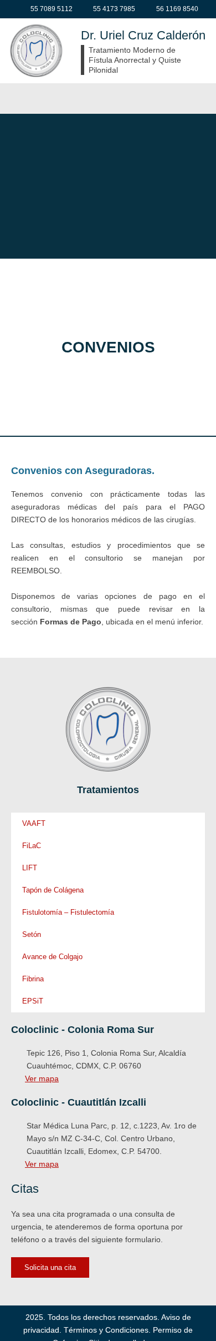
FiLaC (31, 845)
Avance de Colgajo (52, 956)
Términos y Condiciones (106, 1329)
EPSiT (32, 1001)
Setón (31, 934)
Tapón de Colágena (53, 890)
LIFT (29, 868)
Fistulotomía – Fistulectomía (68, 912)
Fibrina (33, 979)
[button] (108, 95)
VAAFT (33, 823)
